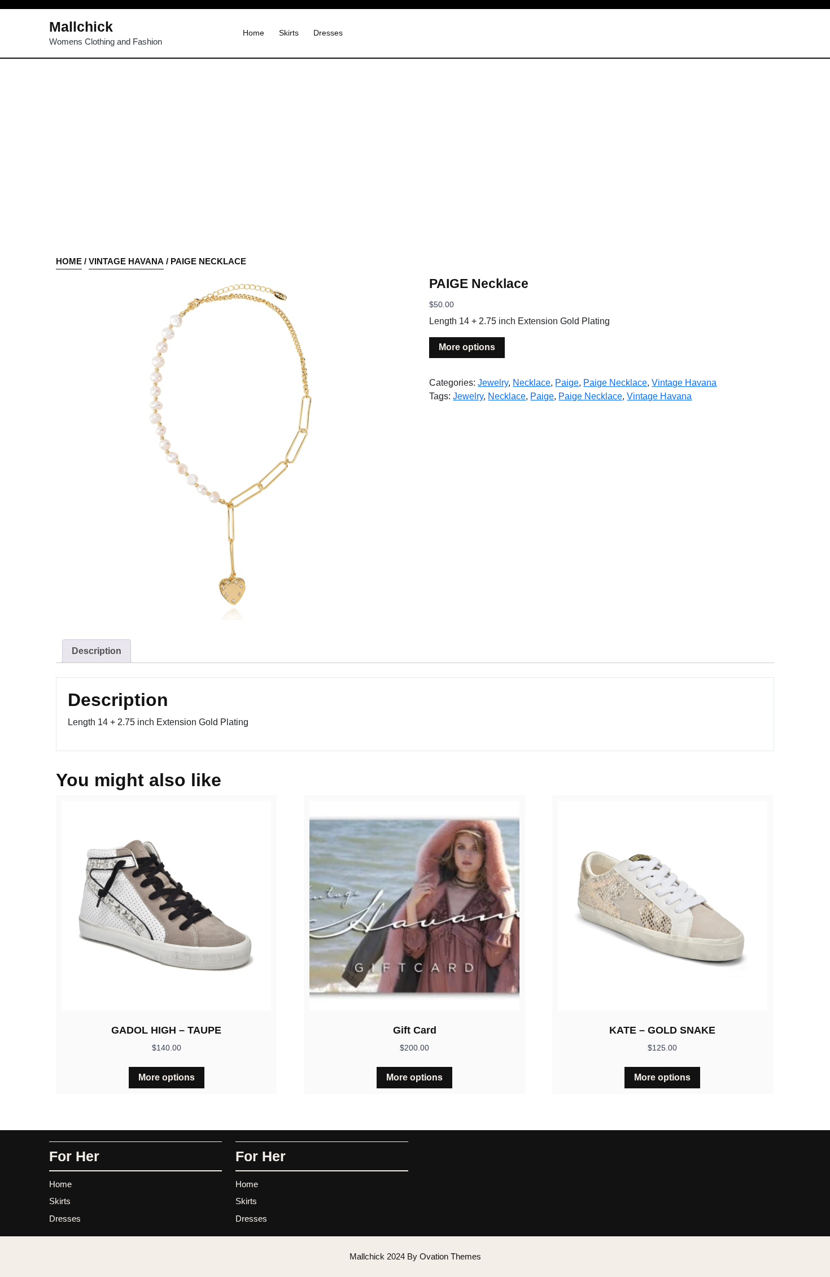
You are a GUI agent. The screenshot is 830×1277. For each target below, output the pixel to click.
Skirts (289, 32)
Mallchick (81, 26)
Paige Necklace (615, 382)
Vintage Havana (126, 261)
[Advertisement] (415, 170)
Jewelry (493, 382)
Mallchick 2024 (415, 1256)
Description (96, 651)
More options (467, 347)
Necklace (532, 382)
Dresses (328, 32)
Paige (567, 382)
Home (253, 32)
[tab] (96, 651)
